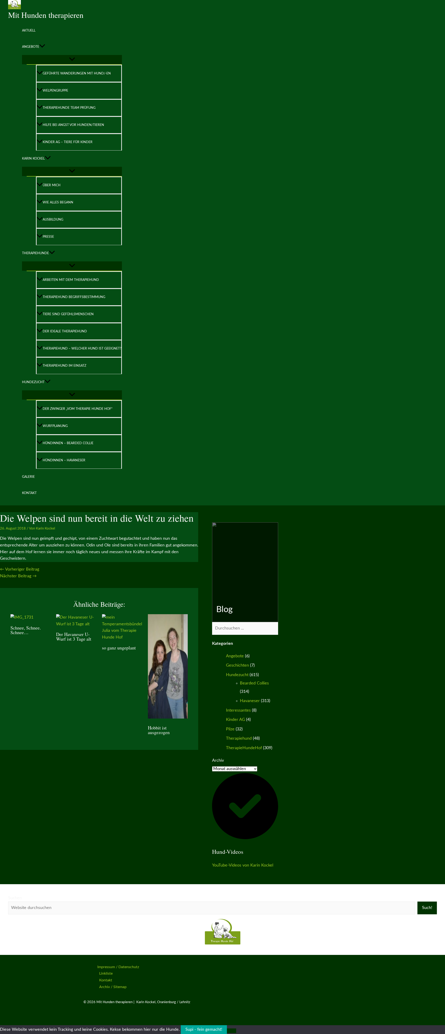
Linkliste (106, 973)
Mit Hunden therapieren (45, 15)
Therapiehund (239, 738)
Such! (427, 908)
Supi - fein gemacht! (203, 1030)
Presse (48, 236)
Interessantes (238, 710)
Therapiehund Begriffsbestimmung (74, 297)
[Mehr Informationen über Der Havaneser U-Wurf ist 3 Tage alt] (76, 624)
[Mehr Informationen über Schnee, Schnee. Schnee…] (21, 617)
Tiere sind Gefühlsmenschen (68, 314)
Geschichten (237, 665)
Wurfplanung (55, 426)
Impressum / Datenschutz (118, 967)
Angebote (30, 46)
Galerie (28, 476)
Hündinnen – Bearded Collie (68, 443)
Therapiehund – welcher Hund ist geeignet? (82, 348)
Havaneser (250, 701)
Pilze (230, 729)
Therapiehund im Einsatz (64, 365)
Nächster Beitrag (18, 576)
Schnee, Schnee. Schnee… (25, 630)
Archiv (218, 760)
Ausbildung (53, 219)
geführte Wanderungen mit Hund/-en (77, 73)
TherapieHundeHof (244, 748)
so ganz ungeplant (119, 648)
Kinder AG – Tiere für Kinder (67, 142)
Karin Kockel (33, 158)
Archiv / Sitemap (113, 987)
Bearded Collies (254, 683)
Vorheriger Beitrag (19, 569)
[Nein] (231, 1030)
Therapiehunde (35, 253)
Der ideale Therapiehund (65, 331)
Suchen (15, 898)
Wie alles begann (58, 202)
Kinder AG (235, 720)
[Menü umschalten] (72, 59)
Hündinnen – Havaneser (64, 460)
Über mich (51, 185)
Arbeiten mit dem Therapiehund (71, 280)
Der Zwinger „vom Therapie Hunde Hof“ (77, 409)
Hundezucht (33, 382)
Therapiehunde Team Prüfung (69, 107)
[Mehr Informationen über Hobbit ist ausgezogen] (168, 717)
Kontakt (29, 493)
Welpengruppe (55, 90)
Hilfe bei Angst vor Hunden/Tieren (73, 125)
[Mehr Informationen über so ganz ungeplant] (122, 637)
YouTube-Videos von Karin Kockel (242, 865)
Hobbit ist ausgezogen (159, 730)
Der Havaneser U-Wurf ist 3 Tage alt (73, 636)
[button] (42, 47)
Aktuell (28, 30)
